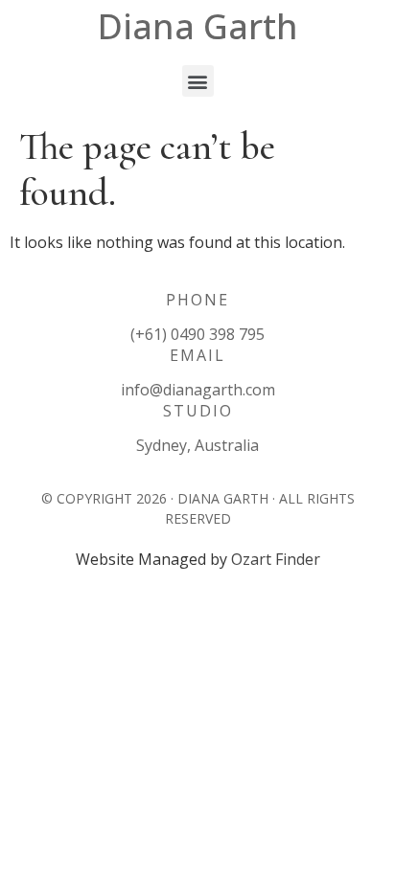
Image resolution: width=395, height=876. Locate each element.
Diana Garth (198, 26)
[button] (198, 81)
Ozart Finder (275, 559)
